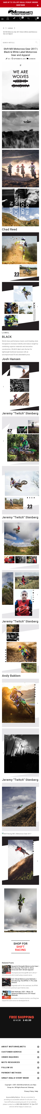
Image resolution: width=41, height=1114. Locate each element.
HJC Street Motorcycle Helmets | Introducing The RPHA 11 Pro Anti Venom (24, 980)
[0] (20, 19)
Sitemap (31, 1087)
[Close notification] (37, 5)
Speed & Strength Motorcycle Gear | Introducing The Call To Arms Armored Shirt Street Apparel (25, 968)
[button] (36, 19)
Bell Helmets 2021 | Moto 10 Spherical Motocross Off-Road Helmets (23, 993)
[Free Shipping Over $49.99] (20, 1018)
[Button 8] (36, 42)
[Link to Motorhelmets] (20, 12)
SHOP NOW (20, 5)
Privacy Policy (29, 1091)
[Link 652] (3, 28)
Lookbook (10, 28)
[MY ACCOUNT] (8, 18)
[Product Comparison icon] (14, 19)
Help (36, 1091)
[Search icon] (27, 18)
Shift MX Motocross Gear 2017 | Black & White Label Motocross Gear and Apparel (20, 52)
